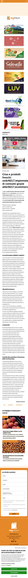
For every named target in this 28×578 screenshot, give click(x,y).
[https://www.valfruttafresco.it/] (14, 54)
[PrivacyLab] (9, 565)
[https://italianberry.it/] (14, 114)
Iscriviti (14, 513)
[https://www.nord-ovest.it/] (14, 102)
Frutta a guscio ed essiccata (10, 441)
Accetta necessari (14, 572)
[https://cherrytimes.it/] (14, 125)
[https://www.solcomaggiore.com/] (14, 42)
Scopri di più (5, 134)
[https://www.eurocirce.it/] (14, 30)
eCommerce (10, 404)
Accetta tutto (14, 569)
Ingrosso (5, 417)
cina (4, 404)
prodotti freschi (19, 404)
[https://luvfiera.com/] (14, 90)
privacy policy (14, 510)
